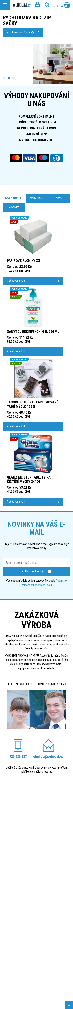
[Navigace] (5, 5)
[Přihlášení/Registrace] (37, 5)
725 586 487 (18, 756)
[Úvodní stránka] (22, 5)
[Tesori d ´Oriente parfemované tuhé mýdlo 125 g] (33, 378)
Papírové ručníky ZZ (23, 261)
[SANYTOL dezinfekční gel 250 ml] (33, 307)
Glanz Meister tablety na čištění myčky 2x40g (29, 479)
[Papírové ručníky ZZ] (33, 237)
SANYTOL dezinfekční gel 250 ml (33, 331)
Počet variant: (16, 280)
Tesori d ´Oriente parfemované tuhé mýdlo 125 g (32, 404)
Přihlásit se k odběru (34, 571)
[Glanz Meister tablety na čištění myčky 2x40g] (33, 453)
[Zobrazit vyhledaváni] (47, 5)
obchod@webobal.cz (48, 756)
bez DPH (57, 6)
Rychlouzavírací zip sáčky (21, 32)
